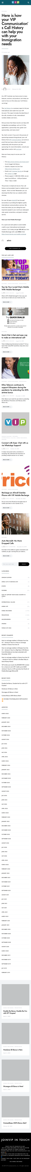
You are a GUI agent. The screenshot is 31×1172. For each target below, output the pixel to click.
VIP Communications (15, 139)
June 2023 (4, 800)
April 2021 (5, 912)
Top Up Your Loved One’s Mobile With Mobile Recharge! (15, 288)
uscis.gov (18, 149)
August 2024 (5, 739)
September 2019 (6, 964)
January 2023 (5, 821)
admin (8, 89)
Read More (6, 302)
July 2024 (4, 743)
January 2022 (5, 873)
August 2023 (5, 791)
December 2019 (6, 955)
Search (24, 564)
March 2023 (5, 813)
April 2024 (5, 756)
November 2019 (6, 959)
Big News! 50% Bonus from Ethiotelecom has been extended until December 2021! (15, 652)
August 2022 (5, 843)
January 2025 (5, 722)
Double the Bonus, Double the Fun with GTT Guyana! (15, 1012)
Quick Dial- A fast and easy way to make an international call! (14, 336)
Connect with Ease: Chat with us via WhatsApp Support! (15, 444)
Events (4, 586)
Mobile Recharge (13, 283)
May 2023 (4, 804)
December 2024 (6, 726)
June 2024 (4, 748)
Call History (7, 108)
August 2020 (5, 946)
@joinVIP (14, 200)
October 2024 (6, 735)
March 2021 (5, 916)
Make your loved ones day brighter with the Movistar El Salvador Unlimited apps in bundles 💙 (15, 1155)
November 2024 (6, 731)
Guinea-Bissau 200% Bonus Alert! (11, 695)
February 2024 (6, 765)
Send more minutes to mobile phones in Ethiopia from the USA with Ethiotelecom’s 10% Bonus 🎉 (15, 1151)
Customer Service (17, 171)
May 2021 (4, 907)
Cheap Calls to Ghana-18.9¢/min (15, 1146)
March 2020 (5, 951)
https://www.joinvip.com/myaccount (18, 161)
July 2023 (4, 795)
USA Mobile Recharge (16, 1161)
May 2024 (4, 752)
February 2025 (6, 718)
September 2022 (6, 838)
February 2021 (6, 920)
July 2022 (4, 847)
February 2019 (6, 972)
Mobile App (5, 606)
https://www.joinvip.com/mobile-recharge (14, 234)
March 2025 (5, 713)
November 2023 (6, 778)
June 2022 (4, 851)
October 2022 (6, 834)
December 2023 (6, 774)
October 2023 (6, 782)
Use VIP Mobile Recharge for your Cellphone (15, 1148)
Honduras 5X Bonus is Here (10, 689)
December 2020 (6, 929)
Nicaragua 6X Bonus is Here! (10, 692)
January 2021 (5, 925)
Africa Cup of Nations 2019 (10, 581)
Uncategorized (6, 619)
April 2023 (5, 808)
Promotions (23, 283)
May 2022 (4, 856)
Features (4, 11)
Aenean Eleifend (7, 436)
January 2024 (6, 769)
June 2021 (4, 903)
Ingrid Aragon (9, 293)
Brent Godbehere (10, 546)
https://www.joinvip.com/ (12, 169)
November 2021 (6, 882)
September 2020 (6, 942)
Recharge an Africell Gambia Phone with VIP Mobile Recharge (15, 494)
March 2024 (5, 761)
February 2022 (6, 869)
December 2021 (6, 877)
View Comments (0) (14, 248)
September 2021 (6, 890)
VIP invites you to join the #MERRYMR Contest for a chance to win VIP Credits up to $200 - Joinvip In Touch (15, 667)
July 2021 (4, 899)
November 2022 (6, 830)
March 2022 (5, 864)
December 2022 (6, 825)
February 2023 (6, 817)
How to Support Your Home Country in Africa (13, 595)
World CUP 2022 (6, 628)
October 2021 (6, 886)
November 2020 (6, 933)
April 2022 (5, 860)
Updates (4, 439)
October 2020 (6, 938)
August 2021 (5, 895)
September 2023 (6, 787)
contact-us (10, 173)
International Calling (9, 438)
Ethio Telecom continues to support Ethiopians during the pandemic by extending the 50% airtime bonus (15, 388)
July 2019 (4, 968)
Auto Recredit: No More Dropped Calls (12, 542)
